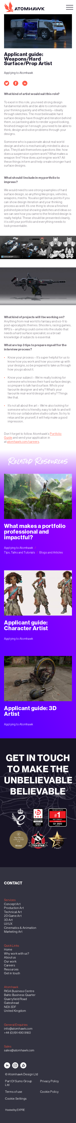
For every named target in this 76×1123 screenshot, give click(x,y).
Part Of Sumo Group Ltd (18, 1083)
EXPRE (21, 1110)
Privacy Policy (49, 1081)
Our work (10, 961)
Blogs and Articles (51, 552)
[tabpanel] (38, 247)
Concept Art (12, 904)
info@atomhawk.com (18, 1028)
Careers (9, 965)
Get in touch (12, 973)
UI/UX (8, 923)
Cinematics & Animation (20, 927)
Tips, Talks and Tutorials (19, 552)
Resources (11, 969)
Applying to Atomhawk (18, 72)
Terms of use (13, 1091)
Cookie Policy (49, 1091)
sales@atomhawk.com (19, 1050)
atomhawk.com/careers (23, 441)
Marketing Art (13, 931)
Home (8, 949)
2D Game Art (12, 915)
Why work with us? (16, 953)
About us (10, 957)
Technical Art (13, 912)
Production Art (14, 908)
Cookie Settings (16, 1098)
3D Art (8, 920)
